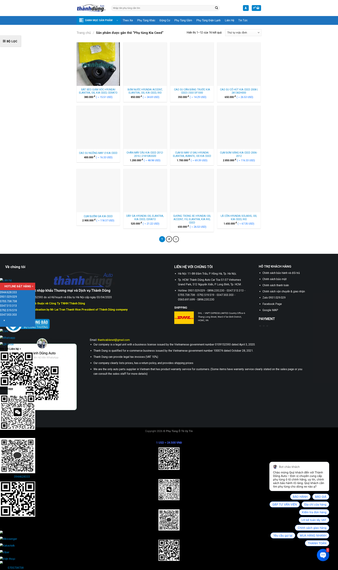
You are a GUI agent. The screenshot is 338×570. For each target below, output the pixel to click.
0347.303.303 (8, 314)
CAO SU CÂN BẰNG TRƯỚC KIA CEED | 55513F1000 (192, 91)
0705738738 (16, 567)
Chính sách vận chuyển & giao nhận (283, 291)
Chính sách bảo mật (274, 279)
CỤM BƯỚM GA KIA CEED (98, 216)
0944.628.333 (8, 292)
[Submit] (217, 8)
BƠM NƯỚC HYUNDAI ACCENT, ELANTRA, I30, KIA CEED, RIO (145, 91)
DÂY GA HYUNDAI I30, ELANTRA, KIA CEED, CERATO (145, 217)
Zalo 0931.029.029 (274, 297)
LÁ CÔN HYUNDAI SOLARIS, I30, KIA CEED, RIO (239, 217)
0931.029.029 (8, 296)
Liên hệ (229, 20)
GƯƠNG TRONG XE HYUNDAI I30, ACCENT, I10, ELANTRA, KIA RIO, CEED (192, 219)
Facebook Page (272, 304)
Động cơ (164, 20)
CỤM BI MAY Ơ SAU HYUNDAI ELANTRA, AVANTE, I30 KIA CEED (192, 154)
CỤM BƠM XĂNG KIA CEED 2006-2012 (239, 154)
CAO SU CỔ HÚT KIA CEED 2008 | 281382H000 (239, 91)
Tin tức (243, 20)
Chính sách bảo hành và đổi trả (281, 273)
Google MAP (270, 310)
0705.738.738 (8, 301)
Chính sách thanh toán (275, 285)
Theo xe (128, 20)
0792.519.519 (8, 310)
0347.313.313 (8, 305)
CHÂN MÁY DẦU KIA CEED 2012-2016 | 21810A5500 (145, 154)
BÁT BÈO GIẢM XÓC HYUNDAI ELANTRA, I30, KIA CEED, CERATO (98, 91)
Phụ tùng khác (146, 20)
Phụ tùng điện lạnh (208, 20)
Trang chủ (84, 33)
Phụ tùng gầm (183, 20)
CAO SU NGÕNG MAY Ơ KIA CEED (98, 153)
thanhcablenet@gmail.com (114, 340)
